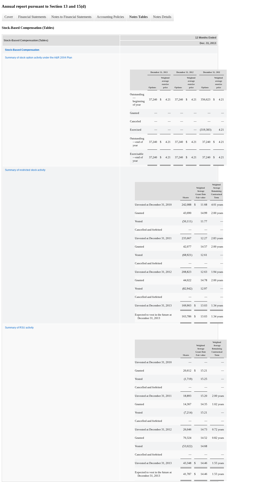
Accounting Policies (110, 17)
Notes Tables (138, 17)
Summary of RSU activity (19, 327)
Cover (8, 17)
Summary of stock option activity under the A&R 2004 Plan (38, 57)
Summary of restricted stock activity (25, 170)
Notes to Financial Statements (71, 17)
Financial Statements (32, 17)
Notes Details (162, 17)
